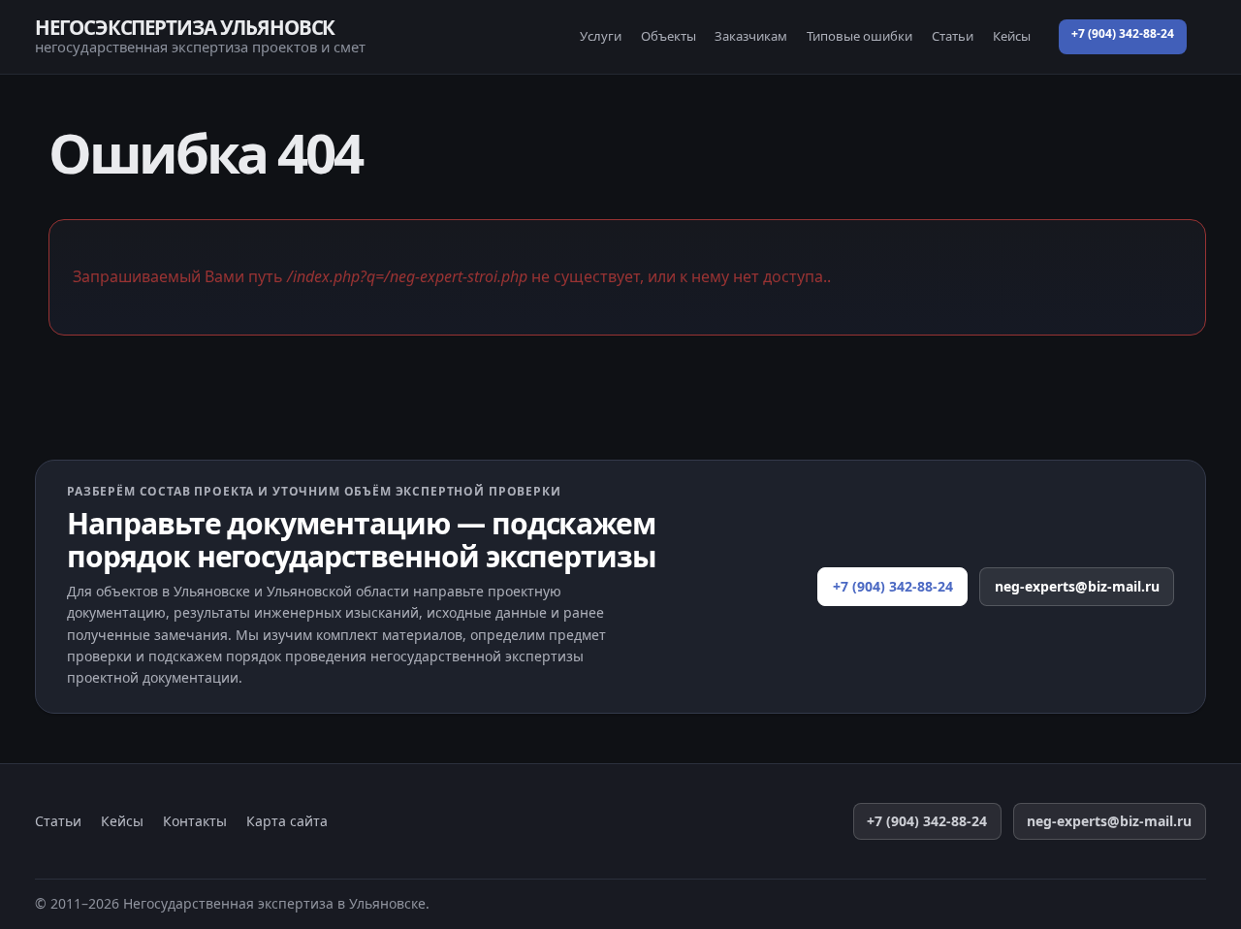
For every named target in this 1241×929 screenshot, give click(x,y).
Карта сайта (287, 821)
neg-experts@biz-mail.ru (1077, 586)
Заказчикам (751, 36)
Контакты (195, 821)
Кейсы (1012, 36)
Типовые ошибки (859, 36)
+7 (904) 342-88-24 (1122, 33)
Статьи (952, 36)
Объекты (668, 36)
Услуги (600, 36)
